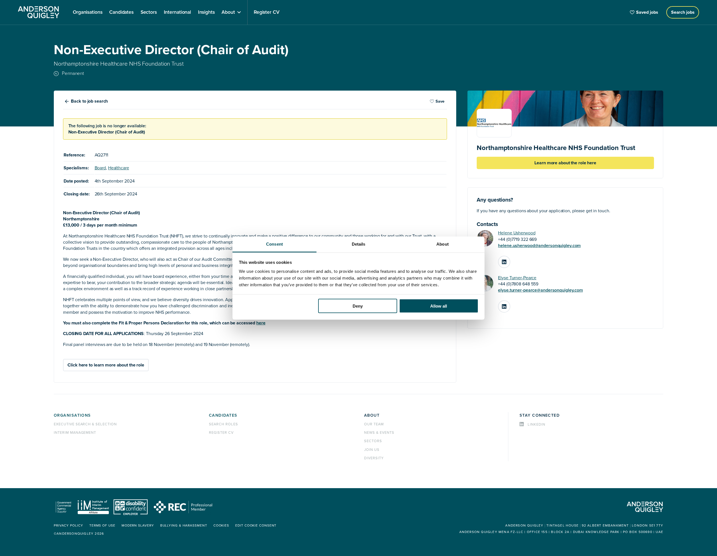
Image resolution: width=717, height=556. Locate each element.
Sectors (373, 441)
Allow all (438, 306)
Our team (374, 424)
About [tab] (442, 243)
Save (440, 101)
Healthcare (118, 168)
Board (100, 168)
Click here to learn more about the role (105, 365)
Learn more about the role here (565, 163)
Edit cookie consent (255, 525)
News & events (379, 432)
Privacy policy (68, 525)
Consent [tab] (274, 243)
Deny (358, 306)
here (261, 323)
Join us (372, 449)
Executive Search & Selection (85, 424)
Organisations (72, 415)
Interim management (75, 432)
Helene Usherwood (516, 233)
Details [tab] (359, 243)
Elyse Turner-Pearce (517, 278)
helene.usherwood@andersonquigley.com (539, 245)
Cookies (221, 525)
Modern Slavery (138, 525)
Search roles (223, 424)
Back (89, 101)
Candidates (223, 415)
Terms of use (102, 525)
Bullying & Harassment (183, 525)
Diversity (374, 458)
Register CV (221, 432)
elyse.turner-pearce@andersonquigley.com (540, 290)
